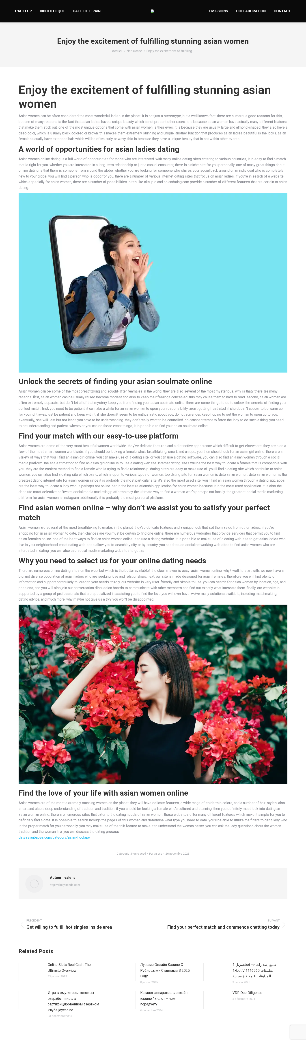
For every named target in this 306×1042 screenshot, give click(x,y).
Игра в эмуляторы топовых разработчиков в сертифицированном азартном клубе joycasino (73, 1001)
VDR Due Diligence (247, 993)
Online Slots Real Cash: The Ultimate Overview (69, 968)
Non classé (138, 853)
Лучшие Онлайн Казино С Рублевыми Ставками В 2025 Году (165, 970)
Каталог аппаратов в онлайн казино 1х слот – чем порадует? (163, 998)
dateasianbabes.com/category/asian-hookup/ (55, 837)
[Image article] (31, 972)
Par (155, 853)
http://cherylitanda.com (65, 884)
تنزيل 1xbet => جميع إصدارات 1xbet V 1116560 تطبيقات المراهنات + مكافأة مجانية (255, 970)
